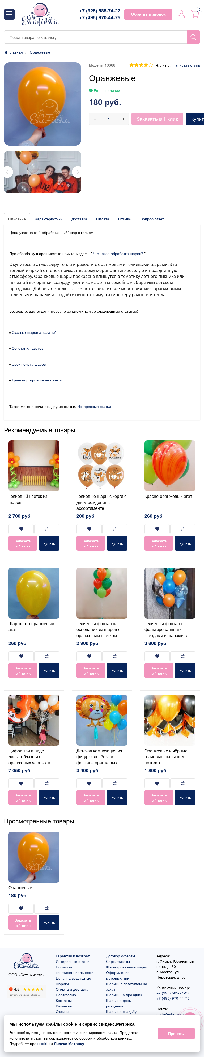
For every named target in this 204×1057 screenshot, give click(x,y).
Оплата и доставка (72, 989)
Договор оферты (120, 955)
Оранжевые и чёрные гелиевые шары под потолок (166, 757)
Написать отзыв (186, 65)
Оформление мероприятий (118, 975)
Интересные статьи (94, 406)
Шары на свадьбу (121, 1011)
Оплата (102, 218)
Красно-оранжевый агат (168, 496)
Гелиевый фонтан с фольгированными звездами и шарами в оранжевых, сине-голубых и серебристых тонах (167, 638)
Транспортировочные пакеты (37, 380)
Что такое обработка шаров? (118, 253)
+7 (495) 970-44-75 (99, 17)
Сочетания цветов (27, 348)
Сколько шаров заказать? (33, 332)
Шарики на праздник (124, 994)
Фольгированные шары (126, 967)
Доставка (79, 218)
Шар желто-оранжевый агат (31, 626)
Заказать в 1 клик (157, 118)
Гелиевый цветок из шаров (27, 499)
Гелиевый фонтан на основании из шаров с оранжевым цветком (98, 629)
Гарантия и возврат (73, 955)
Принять (176, 1033)
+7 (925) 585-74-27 (99, 10)
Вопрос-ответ (152, 218)
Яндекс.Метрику (69, 1043)
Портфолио (66, 994)
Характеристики (48, 218)
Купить (49, 543)
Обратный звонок (148, 14)
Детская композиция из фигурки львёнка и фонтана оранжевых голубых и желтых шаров (101, 759)
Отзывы (124, 218)
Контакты (64, 1000)
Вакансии (64, 1005)
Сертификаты (118, 961)
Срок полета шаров (29, 364)
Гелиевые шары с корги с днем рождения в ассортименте (101, 502)
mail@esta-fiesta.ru (172, 1014)
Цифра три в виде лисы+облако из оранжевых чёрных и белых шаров (29, 759)
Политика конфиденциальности (75, 969)
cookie (43, 1043)
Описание (17, 218)
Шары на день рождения (118, 1003)
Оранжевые (20, 887)
